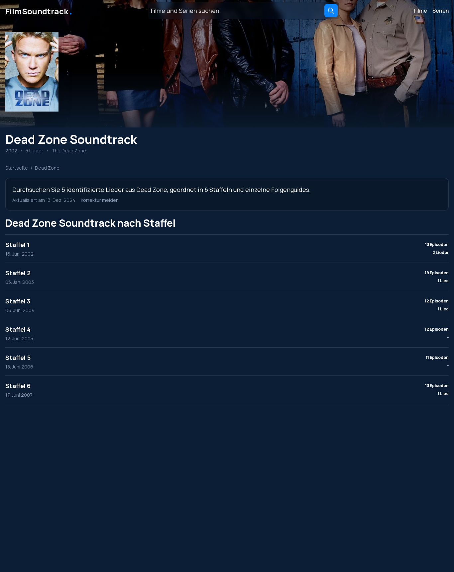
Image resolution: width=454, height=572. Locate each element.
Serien (440, 10)
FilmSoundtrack (39, 11)
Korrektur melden (100, 200)
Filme (420, 10)
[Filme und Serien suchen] (331, 10)
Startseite (16, 168)
